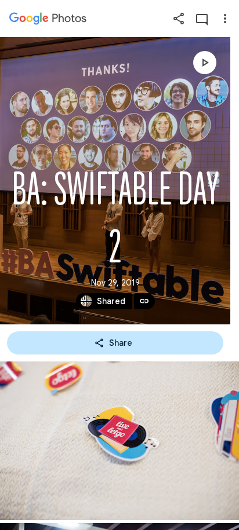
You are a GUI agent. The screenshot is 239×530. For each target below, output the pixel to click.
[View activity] (201, 18)
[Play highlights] (205, 62)
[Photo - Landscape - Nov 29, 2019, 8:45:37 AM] (119, 440)
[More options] (225, 18)
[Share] (178, 18)
